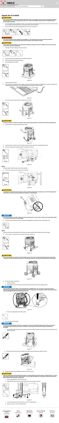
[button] (42, 6)
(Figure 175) (47, 220)
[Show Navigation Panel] (57, 3)
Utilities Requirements (14, 24)
